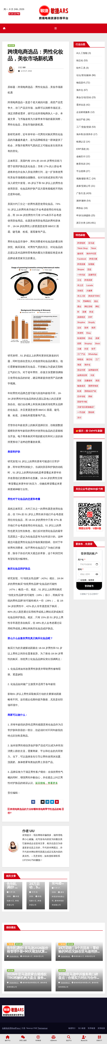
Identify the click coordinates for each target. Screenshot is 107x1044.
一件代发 (81, 275)
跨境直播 (81, 264)
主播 (79, 349)
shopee (80, 269)
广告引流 (80, 193)
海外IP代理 (91, 253)
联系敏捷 (91, 1028)
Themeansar (42, 1028)
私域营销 (81, 338)
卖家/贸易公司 (83, 186)
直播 (84, 312)
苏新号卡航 (82, 402)
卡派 (92, 375)
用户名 (81, 559)
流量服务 (88, 380)
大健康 (89, 290)
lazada (89, 285)
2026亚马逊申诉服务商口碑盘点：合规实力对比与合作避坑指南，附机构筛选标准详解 (79, 977)
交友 (79, 328)
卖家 (97, 338)
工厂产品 (81, 354)
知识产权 (80, 119)
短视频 (91, 264)
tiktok (93, 248)
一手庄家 (81, 412)
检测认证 (80, 141)
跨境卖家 (88, 280)
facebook (81, 259)
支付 (79, 417)
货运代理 (81, 370)
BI (78, 312)
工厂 (97, 359)
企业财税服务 (83, 112)
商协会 (79, 208)
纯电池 (80, 359)
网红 (97, 306)
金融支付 (80, 156)
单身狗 (80, 333)
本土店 (80, 285)
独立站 (79, 60)
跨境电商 (81, 243)
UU (24, 67)
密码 (80, 569)
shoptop (88, 343)
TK (78, 301)
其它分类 (11, 45)
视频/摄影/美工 (83, 178)
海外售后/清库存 (84, 134)
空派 (79, 380)
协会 (90, 338)
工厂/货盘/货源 (83, 127)
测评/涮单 (81, 201)
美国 (97, 380)
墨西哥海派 (93, 386)
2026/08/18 (14, 956)
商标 (90, 396)
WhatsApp (92, 354)
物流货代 (80, 82)
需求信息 (80, 105)
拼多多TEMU (94, 296)
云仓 (79, 280)
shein (97, 343)
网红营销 (88, 306)
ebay (88, 333)
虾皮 (91, 312)
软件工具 (80, 68)
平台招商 (80, 171)
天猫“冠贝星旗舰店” (85, 407)
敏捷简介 (72, 1028)
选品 (96, 301)
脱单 (86, 328)
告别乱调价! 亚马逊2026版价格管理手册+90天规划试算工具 (27, 951)
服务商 (80, 253)
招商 (79, 343)
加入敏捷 (81, 1028)
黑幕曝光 (87, 301)
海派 (79, 365)
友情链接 (101, 1028)
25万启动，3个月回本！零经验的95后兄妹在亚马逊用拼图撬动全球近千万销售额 (78, 951)
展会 (79, 306)
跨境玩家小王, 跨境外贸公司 (13, 900)
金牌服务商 (93, 370)
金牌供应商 (82, 375)
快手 (93, 349)
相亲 (93, 328)
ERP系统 (81, 149)
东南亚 (80, 290)
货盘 (89, 269)
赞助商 (91, 412)
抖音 (86, 349)
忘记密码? (93, 594)
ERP (90, 317)
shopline (81, 322)
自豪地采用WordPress (11, 1028)
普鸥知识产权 (90, 391)
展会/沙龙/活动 (83, 97)
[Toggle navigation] (55, 28)
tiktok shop (82, 248)
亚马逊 (91, 243)
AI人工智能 (81, 53)
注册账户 (84, 594)
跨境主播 (93, 259)
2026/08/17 (14, 982)
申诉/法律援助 (83, 215)
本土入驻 (81, 296)
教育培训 (80, 164)
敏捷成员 (81, 386)
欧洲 (79, 391)
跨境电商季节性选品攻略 (49, 809)
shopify (91, 322)
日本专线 (81, 396)
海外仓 (79, 90)
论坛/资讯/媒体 (83, 75)
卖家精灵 (81, 317)
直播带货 (92, 275)
